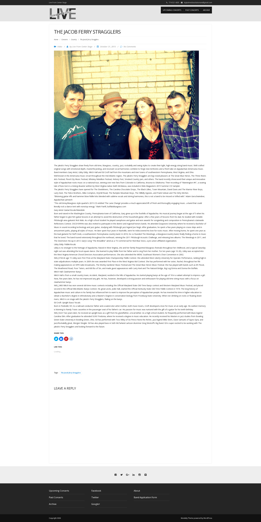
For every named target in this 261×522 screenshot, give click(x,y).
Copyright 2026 (55, 518)
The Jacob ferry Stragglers (71, 373)
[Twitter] (121, 474)
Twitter (95, 497)
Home (56, 39)
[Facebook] (115, 474)
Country (74, 39)
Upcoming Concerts (172, 10)
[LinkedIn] (133, 474)
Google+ (95, 504)
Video (59, 46)
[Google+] (127, 474)
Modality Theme (187, 518)
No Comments (130, 46)
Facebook (96, 490)
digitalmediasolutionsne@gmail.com (198, 2)
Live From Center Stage (82, 46)
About (137, 490)
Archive (206, 10)
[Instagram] (139, 474)
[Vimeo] (145, 474)
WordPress (207, 518)
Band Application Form (145, 497)
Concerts (64, 39)
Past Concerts (192, 10)
